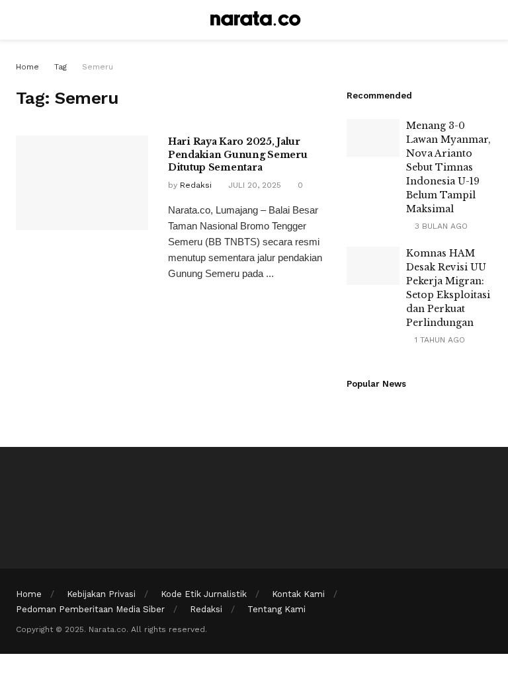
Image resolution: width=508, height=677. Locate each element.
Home (27, 66)
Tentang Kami (276, 609)
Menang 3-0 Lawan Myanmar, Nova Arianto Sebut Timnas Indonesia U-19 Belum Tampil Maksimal (448, 167)
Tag (60, 66)
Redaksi (196, 185)
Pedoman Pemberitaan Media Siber (90, 609)
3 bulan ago (440, 226)
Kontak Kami (298, 594)
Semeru (97, 66)
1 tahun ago (438, 339)
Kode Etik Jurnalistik (204, 594)
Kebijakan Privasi (101, 594)
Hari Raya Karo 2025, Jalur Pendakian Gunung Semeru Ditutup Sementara (238, 154)
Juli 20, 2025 (253, 185)
